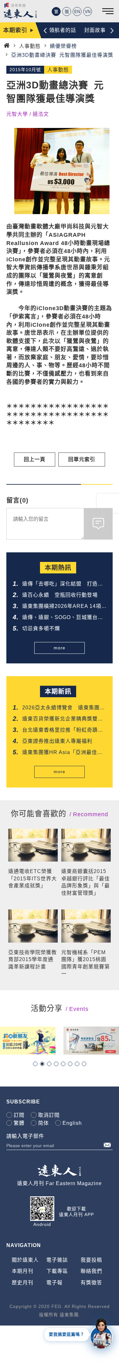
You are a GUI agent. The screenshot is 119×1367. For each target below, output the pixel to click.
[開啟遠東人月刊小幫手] (101, 1333)
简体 (43, 1123)
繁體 (19, 1123)
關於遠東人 (25, 1260)
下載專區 (57, 1271)
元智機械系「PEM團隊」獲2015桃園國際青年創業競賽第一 (85, 963)
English (72, 1123)
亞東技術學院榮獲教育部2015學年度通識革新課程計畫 (32, 959)
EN (77, 11)
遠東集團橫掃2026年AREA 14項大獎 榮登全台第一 (61, 606)
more (59, 647)
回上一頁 (34, 459)
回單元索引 (81, 459)
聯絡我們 (91, 1271)
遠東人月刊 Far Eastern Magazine (59, 1183)
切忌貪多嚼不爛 (41, 628)
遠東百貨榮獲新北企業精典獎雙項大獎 (62, 719)
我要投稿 (91, 1260)
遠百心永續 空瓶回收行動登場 (60, 595)
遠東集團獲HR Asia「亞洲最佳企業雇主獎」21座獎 (62, 753)
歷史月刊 (22, 1282)
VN (87, 11)
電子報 (54, 1282)
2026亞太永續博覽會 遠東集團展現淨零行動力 (63, 708)
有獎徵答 (91, 1282)
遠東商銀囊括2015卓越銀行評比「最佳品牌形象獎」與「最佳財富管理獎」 (85, 882)
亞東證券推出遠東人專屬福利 (57, 741)
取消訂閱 (49, 1115)
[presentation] (45, 29)
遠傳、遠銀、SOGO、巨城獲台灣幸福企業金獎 (62, 618)
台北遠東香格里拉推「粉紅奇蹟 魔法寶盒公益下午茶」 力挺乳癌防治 (64, 730)
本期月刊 (22, 1271)
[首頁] (6, 45)
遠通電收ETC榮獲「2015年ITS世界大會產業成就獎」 (32, 878)
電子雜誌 (57, 1260)
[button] (35, 1064)
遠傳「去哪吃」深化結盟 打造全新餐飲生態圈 (62, 584)
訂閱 (19, 1115)
